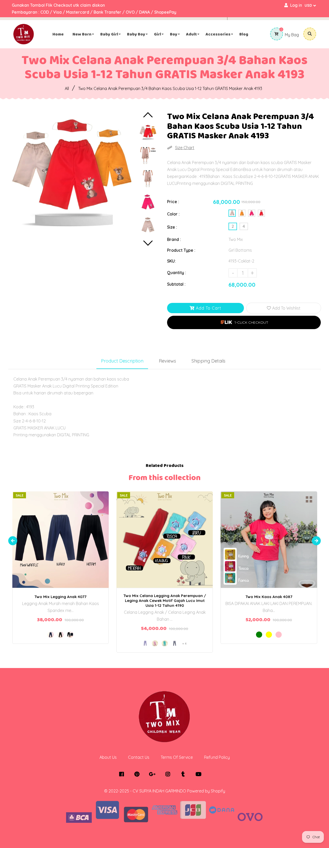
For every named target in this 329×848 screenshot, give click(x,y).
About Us (108, 757)
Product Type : (181, 250)
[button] (244, 322)
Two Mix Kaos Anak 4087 (268, 596)
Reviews (167, 361)
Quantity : (176, 272)
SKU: (171, 261)
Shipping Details (208, 361)
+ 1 (287, 534)
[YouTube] (199, 774)
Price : (173, 201)
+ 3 (78, 534)
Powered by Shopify (206, 790)
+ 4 (184, 643)
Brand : (174, 239)
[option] (71, 175)
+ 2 (183, 534)
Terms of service (177, 757)
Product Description (122, 361)
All (67, 88)
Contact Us (138, 757)
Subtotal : (176, 284)
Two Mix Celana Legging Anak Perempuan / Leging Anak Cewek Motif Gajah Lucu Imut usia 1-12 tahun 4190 (164, 600)
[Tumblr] (184, 774)
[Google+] (153, 774)
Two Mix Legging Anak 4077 (60, 596)
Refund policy (217, 757)
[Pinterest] (138, 774)
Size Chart (184, 147)
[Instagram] (168, 774)
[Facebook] (122, 774)
